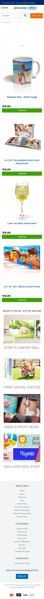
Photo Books (22, 535)
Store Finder (22, 504)
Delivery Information (29, 3)
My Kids (22, 545)
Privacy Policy (22, 517)
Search (22, 494)
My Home (22, 548)
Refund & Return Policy (22, 513)
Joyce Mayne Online (22, 563)
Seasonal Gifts (22, 529)
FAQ (22, 500)
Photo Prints (22, 532)
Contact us (19, 3)
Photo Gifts (22, 538)
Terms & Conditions (22, 507)
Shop (5, 8)
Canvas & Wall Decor (22, 542)
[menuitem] (6, 2)
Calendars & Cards (22, 551)
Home (22, 491)
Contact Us (22, 497)
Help (12, 3)
